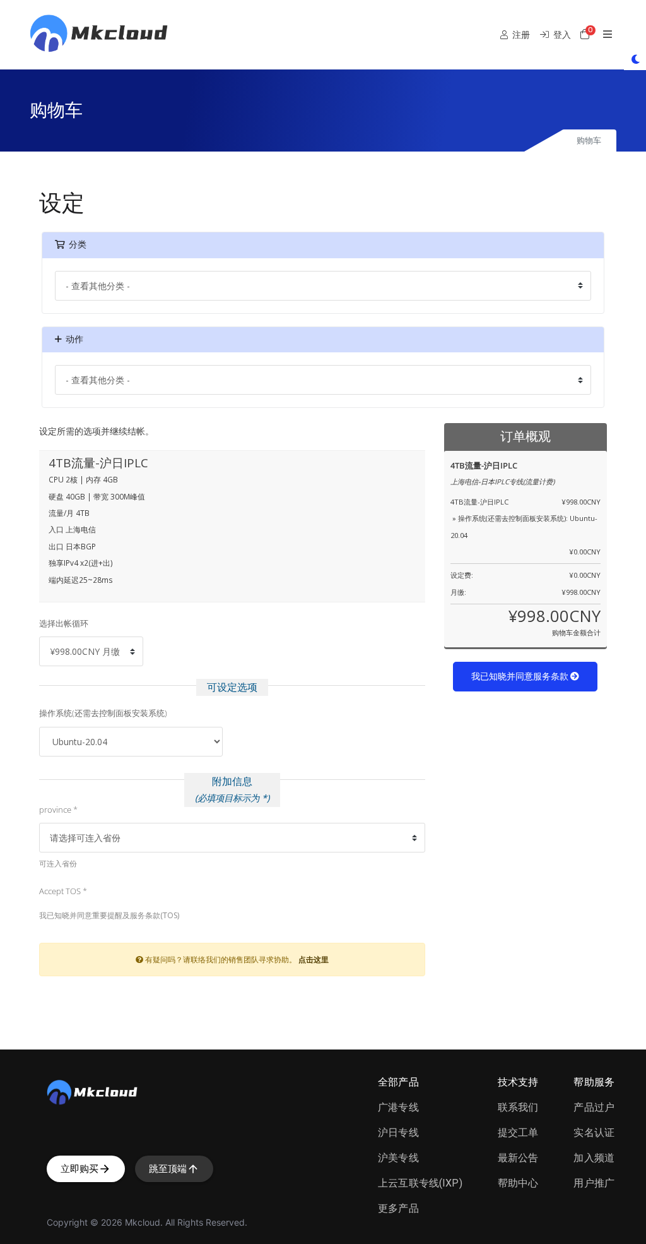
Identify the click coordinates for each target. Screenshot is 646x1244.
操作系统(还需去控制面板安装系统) (103, 713)
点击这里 (313, 959)
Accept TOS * (63, 891)
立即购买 (79, 1169)
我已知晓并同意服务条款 (520, 676)
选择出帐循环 (63, 623)
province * (58, 809)
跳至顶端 (168, 1169)
